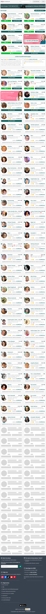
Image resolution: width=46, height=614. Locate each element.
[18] (27, 129)
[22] (27, 151)
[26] (27, 172)
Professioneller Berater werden (32, 563)
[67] (4, 400)
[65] (4, 389)
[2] (27, 18)
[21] (4, 151)
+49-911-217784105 (31, 41)
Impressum (4, 595)
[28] (27, 183)
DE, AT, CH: (31, 572)
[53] (4, 324)
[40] (27, 248)
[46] (27, 281)
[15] (4, 118)
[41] (4, 259)
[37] (4, 237)
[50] (27, 302)
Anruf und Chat (40, 10)
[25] (4, 172)
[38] (27, 237)
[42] (27, 259)
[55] (4, 335)
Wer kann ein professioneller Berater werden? (33, 561)
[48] (27, 292)
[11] (27, 86)
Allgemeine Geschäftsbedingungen (10, 589)
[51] (4, 313)
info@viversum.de (29, 42)
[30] (27, 194)
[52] (27, 313)
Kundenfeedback (6, 599)
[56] (27, 335)
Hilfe (3, 587)
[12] (27, 97)
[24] (27, 162)
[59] (4, 357)
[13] (4, 107)
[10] (4, 86)
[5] (4, 40)
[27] (4, 183)
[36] (27, 227)
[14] (27, 107)
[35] (4, 227)
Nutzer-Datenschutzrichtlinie (8, 591)
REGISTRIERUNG (36, 1)
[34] (27, 216)
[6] (4, 51)
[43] (4, 270)
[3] (4, 29)
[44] (27, 270)
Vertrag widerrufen (6, 597)
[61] (4, 367)
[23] (4, 162)
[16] (27, 118)
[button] (40, 10)
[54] (27, 324)
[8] (4, 75)
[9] (27, 75)
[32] (27, 205)
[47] (4, 292)
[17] (4, 129)
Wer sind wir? (5, 584)
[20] (27, 140)
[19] (4, 140)
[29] (4, 194)
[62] (27, 367)
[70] (27, 411)
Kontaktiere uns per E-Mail (31, 570)
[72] (27, 422)
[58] (27, 346)
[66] (27, 389)
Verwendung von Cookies (8, 593)
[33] (4, 216)
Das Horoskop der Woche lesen (9, 560)
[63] (4, 378)
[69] (4, 411)
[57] (4, 346)
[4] (27, 29)
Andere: (31, 574)
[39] (4, 248)
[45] (4, 281)
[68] (27, 400)
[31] (4, 205)
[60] (27, 357)
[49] (4, 302)
